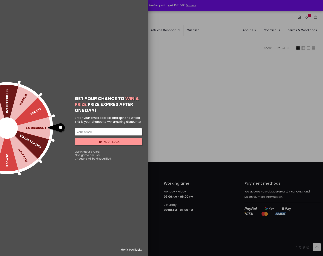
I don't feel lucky (131, 250)
